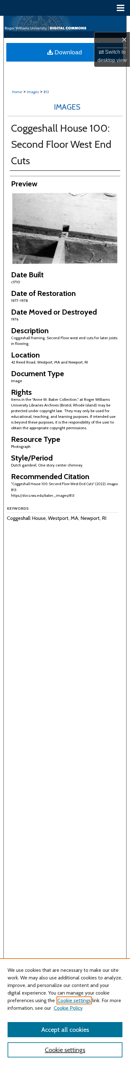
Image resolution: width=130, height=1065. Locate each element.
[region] (65, 1011)
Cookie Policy (68, 1008)
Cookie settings (74, 1000)
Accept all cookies (65, 1029)
